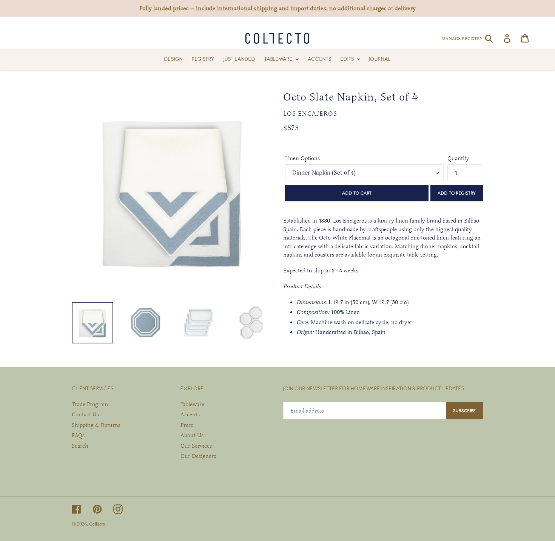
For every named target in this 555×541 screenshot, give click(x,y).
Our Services (196, 445)
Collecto (97, 524)
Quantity (458, 158)
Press (186, 425)
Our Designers (198, 456)
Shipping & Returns (96, 425)
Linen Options (302, 158)
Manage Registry (462, 38)
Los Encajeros (310, 113)
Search (80, 445)
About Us (192, 435)
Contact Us (85, 414)
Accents (190, 414)
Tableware (192, 404)
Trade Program (90, 404)
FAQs (78, 435)
